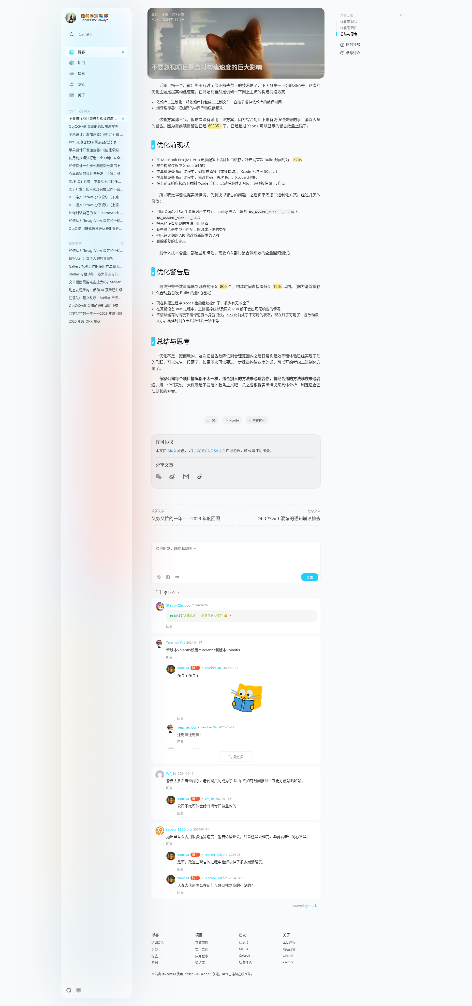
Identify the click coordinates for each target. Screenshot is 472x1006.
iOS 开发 (178, 14)
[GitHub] (69, 990)
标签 (154, 956)
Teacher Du (175, 642)
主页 (154, 14)
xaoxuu (183, 668)
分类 (154, 949)
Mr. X (155, 19)
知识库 (200, 962)
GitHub (288, 955)
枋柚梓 (244, 942)
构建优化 (258, 420)
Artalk (313, 906)
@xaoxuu (169, 974)
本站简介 (289, 942)
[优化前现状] (153, 145)
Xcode (234, 420)
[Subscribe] (122, 243)
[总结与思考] (153, 341)
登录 (309, 577)
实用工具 (201, 949)
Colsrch (244, 955)
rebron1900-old (179, 829)
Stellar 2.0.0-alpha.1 (198, 974)
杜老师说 (245, 962)
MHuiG (244, 949)
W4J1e (171, 773)
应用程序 (201, 956)
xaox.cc (288, 962)
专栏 (165, 14)
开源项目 (201, 942)
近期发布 (157, 942)
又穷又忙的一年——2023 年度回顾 (185, 518)
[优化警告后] (153, 271)
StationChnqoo (178, 605)
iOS (213, 420)
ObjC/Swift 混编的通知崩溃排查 (289, 518)
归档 (154, 962)
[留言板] (79, 990)
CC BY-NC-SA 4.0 (211, 450)
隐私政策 (289, 949)
